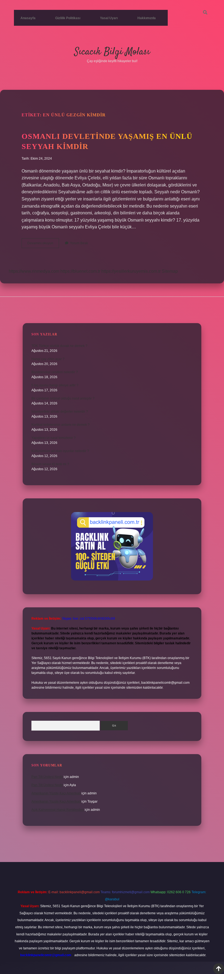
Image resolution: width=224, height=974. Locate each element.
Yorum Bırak (79, 243)
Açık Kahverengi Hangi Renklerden (57, 810)
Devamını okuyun (43, 244)
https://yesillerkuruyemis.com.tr (131, 271)
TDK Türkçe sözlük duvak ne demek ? (59, 346)
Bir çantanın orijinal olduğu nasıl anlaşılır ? (63, 398)
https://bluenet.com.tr (80, 271)
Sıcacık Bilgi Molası (112, 52)
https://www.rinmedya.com (34, 271)
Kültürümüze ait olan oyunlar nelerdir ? (60, 451)
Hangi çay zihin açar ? (47, 359)
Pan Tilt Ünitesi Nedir (47, 777)
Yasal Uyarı (109, 18)
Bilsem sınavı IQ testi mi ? (50, 464)
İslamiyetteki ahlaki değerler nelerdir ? (59, 411)
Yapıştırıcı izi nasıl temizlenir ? (53, 438)
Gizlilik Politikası (67, 18)
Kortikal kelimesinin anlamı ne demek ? (60, 425)
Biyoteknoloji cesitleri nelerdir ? (54, 372)
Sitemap (170, 271)
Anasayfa (28, 18)
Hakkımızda (146, 18)
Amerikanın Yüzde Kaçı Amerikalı (56, 793)
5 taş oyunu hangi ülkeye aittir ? (54, 385)
